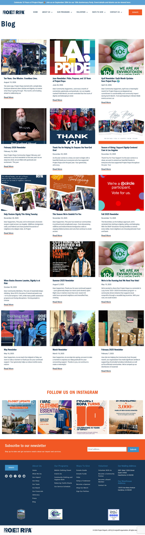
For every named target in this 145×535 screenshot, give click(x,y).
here (128, 2)
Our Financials (37, 491)
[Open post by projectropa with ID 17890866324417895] (126, 417)
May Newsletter (10, 350)
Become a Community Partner (106, 475)
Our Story (35, 481)
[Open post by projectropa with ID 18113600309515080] (19, 417)
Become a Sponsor (83, 484)
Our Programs (63, 12)
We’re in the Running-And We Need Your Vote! (120, 281)
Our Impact (36, 477)
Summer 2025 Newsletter (63, 281)
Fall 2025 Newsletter (109, 214)
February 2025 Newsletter (112, 350)
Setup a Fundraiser (83, 481)
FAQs (78, 477)
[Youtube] (24, 476)
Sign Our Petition (82, 491)
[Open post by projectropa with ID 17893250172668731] (55, 417)
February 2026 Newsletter (14, 148)
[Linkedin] (19, 476)
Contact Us (115, 12)
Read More (8, 97)
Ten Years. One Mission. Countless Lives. (20, 79)
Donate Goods (81, 470)
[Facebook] (6, 476)
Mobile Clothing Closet (62, 470)
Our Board (36, 488)
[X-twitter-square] (10, 476)
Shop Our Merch (82, 488)
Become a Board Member (104, 481)
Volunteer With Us (105, 470)
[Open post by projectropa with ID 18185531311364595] (90, 417)
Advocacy (36, 495)
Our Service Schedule (62, 486)
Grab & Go (58, 474)
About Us (46, 12)
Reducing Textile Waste (63, 483)
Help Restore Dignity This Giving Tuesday (20, 214)
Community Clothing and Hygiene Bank (63, 478)
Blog (34, 502)
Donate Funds (81, 474)
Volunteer (81, 12)
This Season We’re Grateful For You (67, 214)
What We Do (37, 474)
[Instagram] (15, 476)
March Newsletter (60, 350)
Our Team (36, 484)
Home (35, 12)
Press (34, 498)
